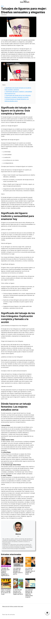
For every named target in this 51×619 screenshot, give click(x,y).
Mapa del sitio (5, 606)
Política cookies (13, 606)
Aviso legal (20, 606)
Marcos (18, 534)
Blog (2, 6)
